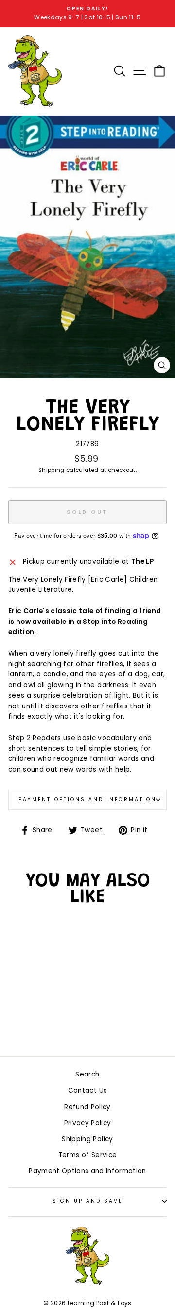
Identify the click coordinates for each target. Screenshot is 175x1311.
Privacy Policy (87, 1122)
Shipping (51, 470)
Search (87, 1074)
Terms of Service (87, 1155)
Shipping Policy (87, 1138)
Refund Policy (87, 1106)
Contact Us (87, 1090)
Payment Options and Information (87, 799)
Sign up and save (87, 1201)
